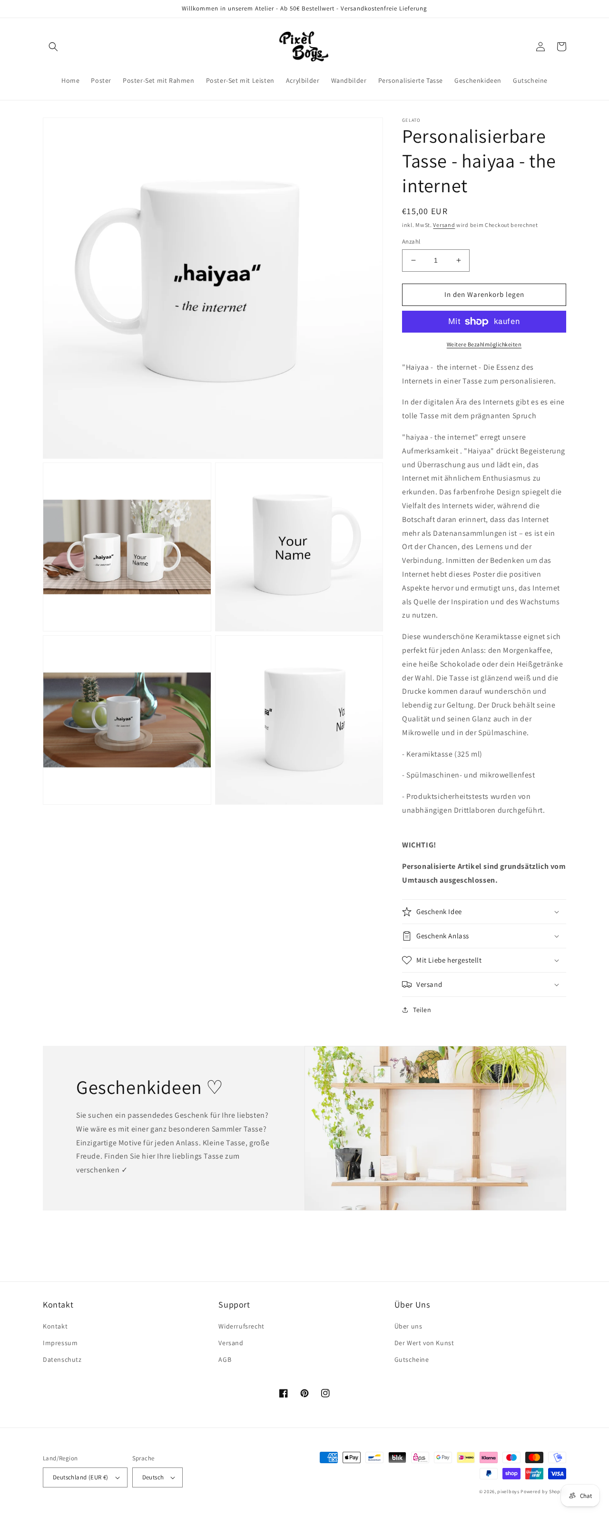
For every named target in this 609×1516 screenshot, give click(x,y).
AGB (224, 1359)
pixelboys (508, 1491)
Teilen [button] (422, 1009)
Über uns (408, 1326)
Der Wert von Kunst (424, 1343)
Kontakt (55, 1326)
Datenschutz (62, 1359)
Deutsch (153, 1477)
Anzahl (411, 241)
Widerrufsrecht (241, 1326)
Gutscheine (411, 1359)
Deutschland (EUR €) (80, 1477)
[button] (53, 46)
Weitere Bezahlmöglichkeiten (484, 344)
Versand (444, 224)
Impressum (60, 1343)
